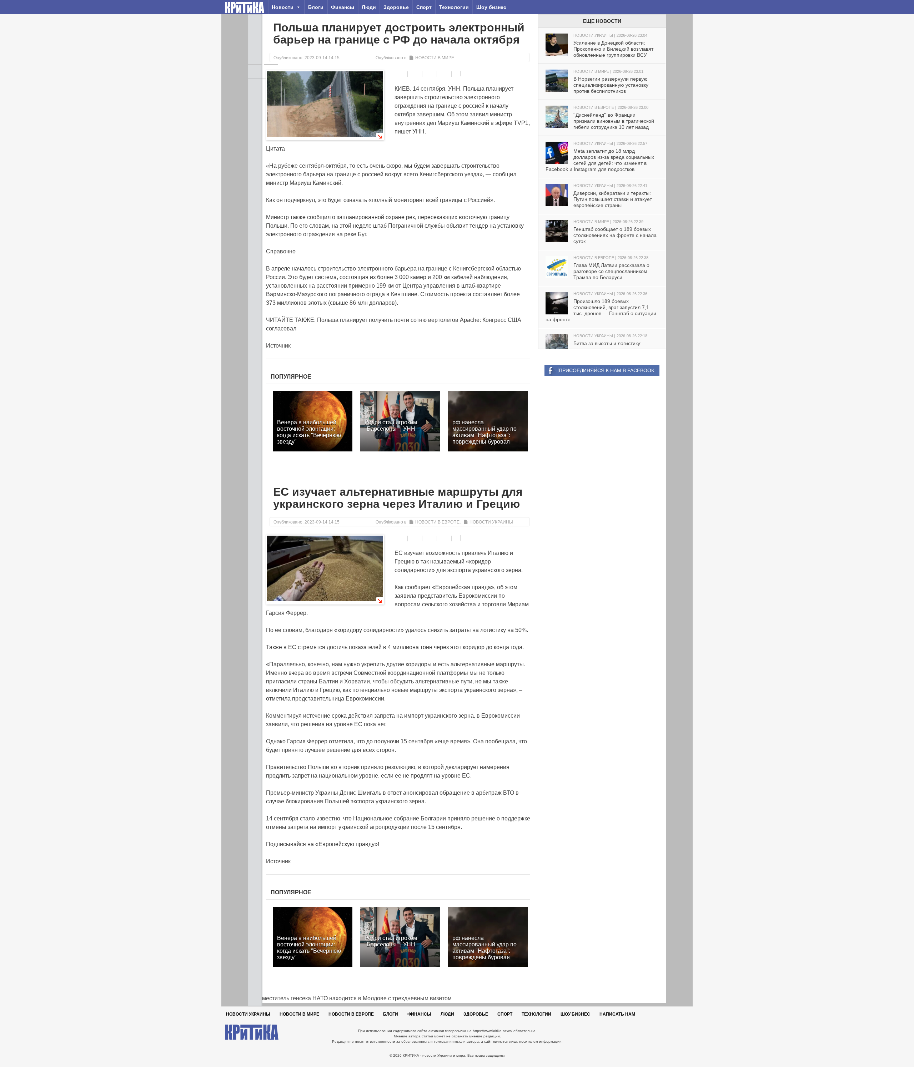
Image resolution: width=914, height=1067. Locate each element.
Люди (369, 7)
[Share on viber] (457, 73)
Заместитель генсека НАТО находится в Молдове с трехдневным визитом (350, 998)
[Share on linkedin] (445, 74)
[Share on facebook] (401, 74)
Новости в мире (434, 57)
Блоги (315, 7)
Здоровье (396, 7)
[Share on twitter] (430, 74)
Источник (278, 346)
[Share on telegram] (415, 74)
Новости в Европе (437, 522)
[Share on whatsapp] (468, 74)
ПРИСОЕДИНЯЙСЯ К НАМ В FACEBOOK (606, 370)
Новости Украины (491, 522)
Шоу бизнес (491, 7)
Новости (282, 7)
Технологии (454, 7)
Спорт (424, 7)
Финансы (342, 7)
